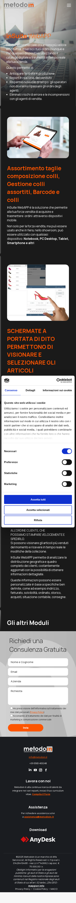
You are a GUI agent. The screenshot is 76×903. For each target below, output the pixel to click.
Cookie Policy (40, 888)
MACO (54, 888)
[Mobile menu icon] (68, 5)
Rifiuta (38, 520)
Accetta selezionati (38, 509)
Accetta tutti (38, 499)
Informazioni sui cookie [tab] (57, 390)
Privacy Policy (37, 712)
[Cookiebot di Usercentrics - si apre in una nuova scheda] (56, 380)
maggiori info (36, 885)
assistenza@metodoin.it (39, 816)
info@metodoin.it (38, 757)
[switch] (67, 462)
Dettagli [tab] (30, 390)
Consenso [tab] (11, 390)
